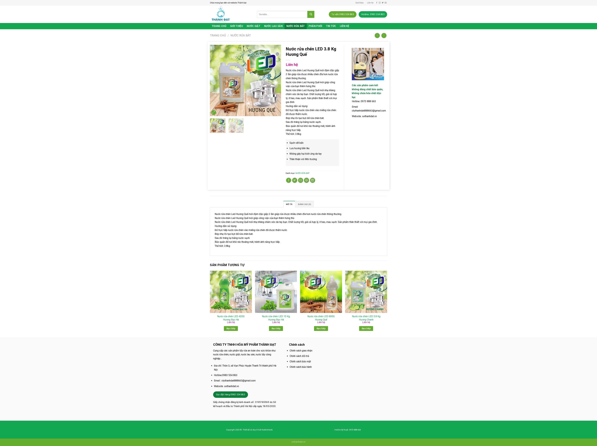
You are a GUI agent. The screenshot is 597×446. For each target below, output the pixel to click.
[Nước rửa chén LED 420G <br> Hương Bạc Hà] (231, 292)
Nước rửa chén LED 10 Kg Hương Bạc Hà (276, 318)
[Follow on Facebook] (377, 3)
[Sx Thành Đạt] (231, 14)
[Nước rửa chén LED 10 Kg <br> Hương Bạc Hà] (276, 292)
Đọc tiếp (231, 328)
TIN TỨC (331, 26)
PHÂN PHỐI (315, 26)
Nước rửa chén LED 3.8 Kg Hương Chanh (366, 318)
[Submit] (310, 14)
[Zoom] (213, 112)
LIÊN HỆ (344, 26)
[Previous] (215, 80)
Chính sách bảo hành (301, 366)
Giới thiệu (359, 3)
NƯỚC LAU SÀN (273, 26)
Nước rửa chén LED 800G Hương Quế (321, 318)
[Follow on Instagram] (380, 3)
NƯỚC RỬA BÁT (295, 26)
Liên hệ (370, 3)
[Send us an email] (385, 3)
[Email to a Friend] (300, 180)
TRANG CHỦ (219, 26)
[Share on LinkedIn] (312, 180)
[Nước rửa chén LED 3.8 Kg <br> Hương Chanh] (366, 292)
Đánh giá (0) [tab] (304, 204)
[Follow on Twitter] (383, 3)
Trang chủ (218, 35)
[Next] (275, 80)
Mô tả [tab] (289, 204)
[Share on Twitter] (294, 180)
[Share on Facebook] (288, 180)
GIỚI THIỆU (236, 26)
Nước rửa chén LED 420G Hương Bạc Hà (231, 318)
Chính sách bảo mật (300, 361)
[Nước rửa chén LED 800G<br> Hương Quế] (321, 292)
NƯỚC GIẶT (253, 26)
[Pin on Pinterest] (306, 180)
